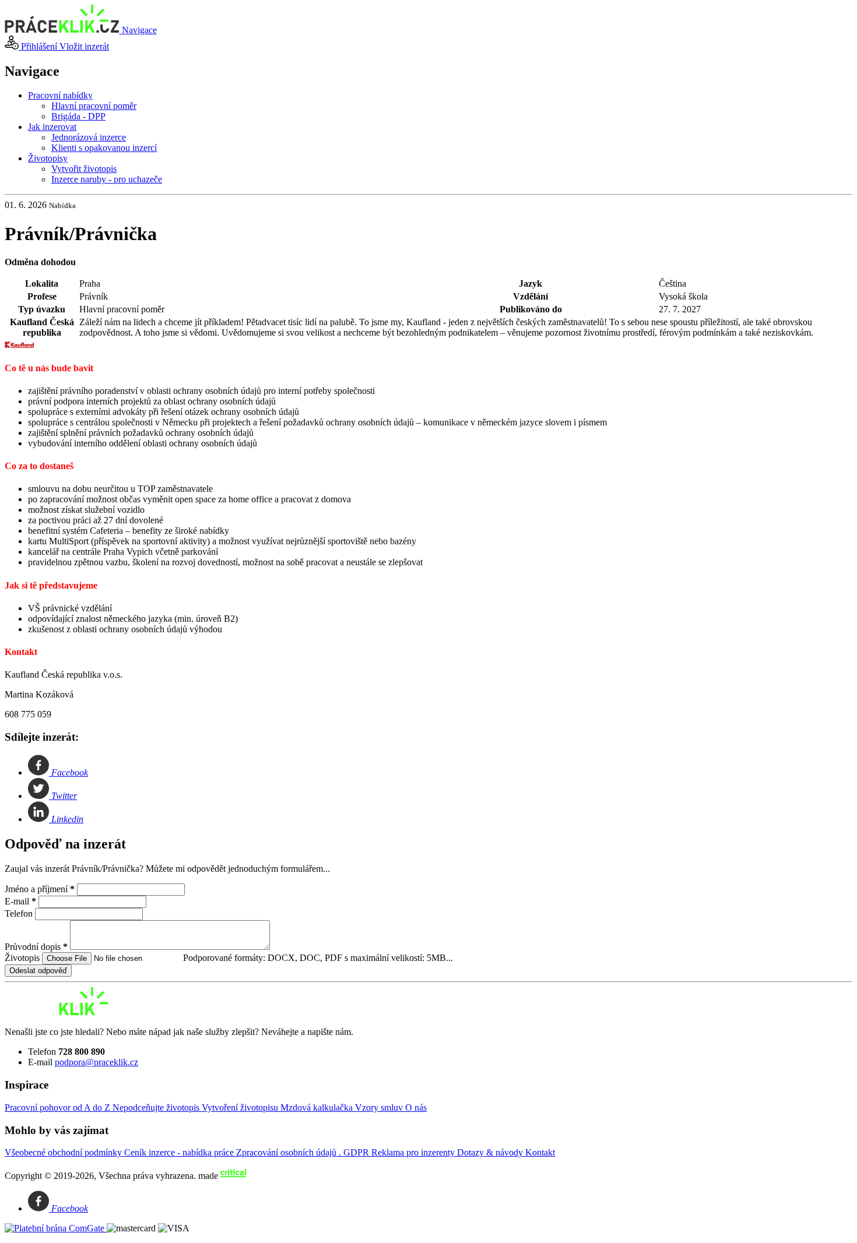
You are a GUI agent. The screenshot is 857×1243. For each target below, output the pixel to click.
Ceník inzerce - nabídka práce (180, 1152)
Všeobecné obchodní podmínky (64, 1152)
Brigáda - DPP (78, 116)
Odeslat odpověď (38, 970)
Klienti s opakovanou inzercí (104, 148)
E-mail (20, 901)
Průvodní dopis (36, 947)
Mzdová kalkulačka (317, 1107)
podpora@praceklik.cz (96, 1062)
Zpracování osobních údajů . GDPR (303, 1152)
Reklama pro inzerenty (414, 1152)
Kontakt (540, 1152)
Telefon (20, 913)
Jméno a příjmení (40, 889)
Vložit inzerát (84, 46)
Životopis (23, 958)
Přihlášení (39, 46)
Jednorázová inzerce (88, 137)
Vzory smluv (380, 1107)
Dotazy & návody (491, 1152)
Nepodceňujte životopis (157, 1107)
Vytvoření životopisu (241, 1107)
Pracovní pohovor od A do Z (59, 1107)
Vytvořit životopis (84, 169)
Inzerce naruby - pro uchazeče (106, 179)
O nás (416, 1107)
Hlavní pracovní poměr (93, 106)
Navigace (139, 30)
